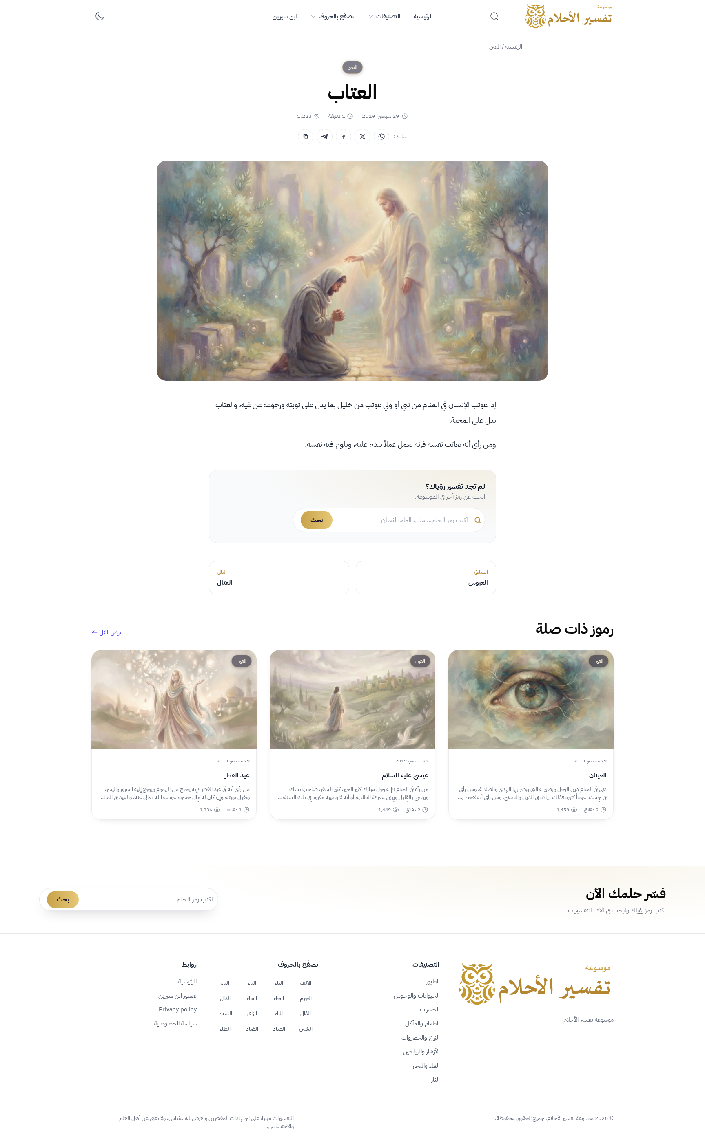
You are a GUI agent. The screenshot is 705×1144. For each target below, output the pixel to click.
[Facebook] (343, 136)
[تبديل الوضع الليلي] (99, 16)
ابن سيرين (285, 16)
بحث (316, 520)
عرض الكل (111, 633)
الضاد (252, 1028)
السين (225, 1013)
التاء (252, 982)
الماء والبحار (425, 1065)
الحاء (279, 998)
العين (495, 46)
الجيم (306, 998)
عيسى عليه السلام (405, 775)
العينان (598, 775)
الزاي (252, 1013)
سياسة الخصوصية (175, 1023)
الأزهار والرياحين (421, 1051)
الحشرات (429, 1009)
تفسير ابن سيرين (177, 995)
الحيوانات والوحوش (416, 995)
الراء (279, 1013)
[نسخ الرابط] (305, 136)
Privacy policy (178, 1009)
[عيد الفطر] (174, 699)
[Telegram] (324, 136)
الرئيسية (423, 16)
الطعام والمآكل (422, 1023)
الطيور (432, 981)
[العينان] (531, 699)
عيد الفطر (237, 775)
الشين (306, 1028)
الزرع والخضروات (420, 1037)
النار (435, 1079)
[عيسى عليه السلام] (352, 699)
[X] (362, 136)
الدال (225, 998)
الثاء (225, 982)
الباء (279, 982)
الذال (305, 1013)
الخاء (252, 998)
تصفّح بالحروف (336, 16)
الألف (305, 982)
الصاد (279, 1028)
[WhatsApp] (381, 136)
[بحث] (494, 16)
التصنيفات (388, 16)
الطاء (225, 1028)
